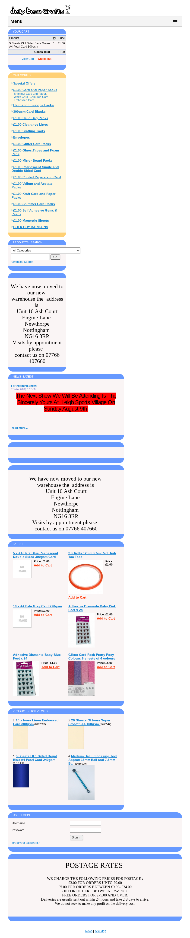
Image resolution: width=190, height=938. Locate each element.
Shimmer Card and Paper (30, 93)
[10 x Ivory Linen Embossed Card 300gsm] (20, 748)
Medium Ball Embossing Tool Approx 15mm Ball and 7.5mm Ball (92, 759)
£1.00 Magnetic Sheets (31, 220)
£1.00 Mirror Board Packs (33, 160)
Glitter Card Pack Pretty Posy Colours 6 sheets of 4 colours (91, 656)
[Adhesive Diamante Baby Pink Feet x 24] (81, 646)
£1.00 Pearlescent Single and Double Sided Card (35, 168)
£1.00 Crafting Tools (29, 131)
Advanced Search (22, 261)
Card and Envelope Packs (33, 105)
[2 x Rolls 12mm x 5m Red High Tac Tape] (85, 593)
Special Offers (24, 83)
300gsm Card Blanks (29, 111)
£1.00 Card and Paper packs (35, 90)
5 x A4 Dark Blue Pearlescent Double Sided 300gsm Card (35, 555)
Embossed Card (24, 100)
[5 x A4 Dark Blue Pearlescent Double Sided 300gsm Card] (22, 577)
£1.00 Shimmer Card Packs (34, 204)
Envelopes (21, 137)
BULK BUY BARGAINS (30, 227)
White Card (21, 97)
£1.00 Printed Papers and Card (37, 177)
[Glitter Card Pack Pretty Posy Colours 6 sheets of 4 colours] (81, 695)
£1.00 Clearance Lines (30, 124)
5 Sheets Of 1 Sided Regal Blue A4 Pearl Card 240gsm (35, 758)
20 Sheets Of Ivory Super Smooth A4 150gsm (89, 722)
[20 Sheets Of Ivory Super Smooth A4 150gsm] (76, 748)
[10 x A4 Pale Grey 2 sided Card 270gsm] (22, 626)
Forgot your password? (25, 842)
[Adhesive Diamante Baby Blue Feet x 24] (26, 695)
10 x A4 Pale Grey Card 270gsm (37, 606)
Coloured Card (39, 97)
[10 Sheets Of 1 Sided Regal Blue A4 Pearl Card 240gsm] (21, 786)
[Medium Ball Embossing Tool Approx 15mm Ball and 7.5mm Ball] (81, 799)
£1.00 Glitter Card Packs (32, 144)
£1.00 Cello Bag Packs (30, 118)
